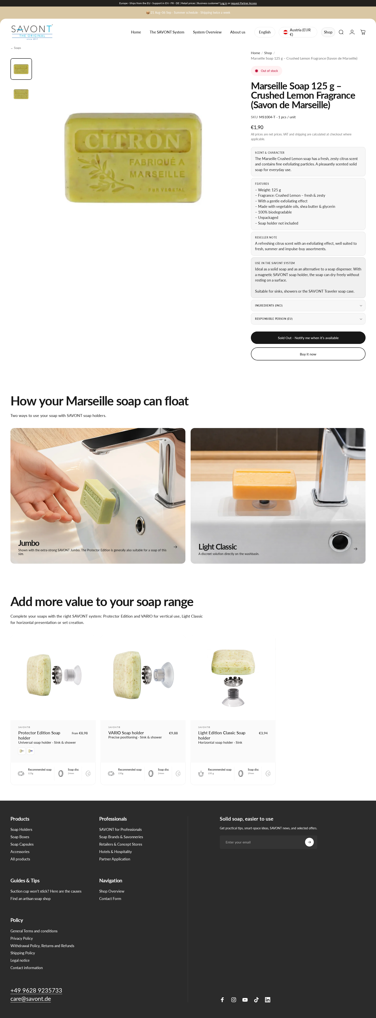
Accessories (19, 851)
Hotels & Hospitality (115, 851)
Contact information (26, 967)
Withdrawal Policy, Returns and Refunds (42, 945)
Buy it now (308, 354)
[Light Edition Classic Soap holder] (233, 677)
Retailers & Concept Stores (120, 844)
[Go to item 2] (21, 94)
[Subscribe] (309, 842)
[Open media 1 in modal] (134, 157)
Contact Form (110, 898)
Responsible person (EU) (274, 318)
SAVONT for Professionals (120, 829)
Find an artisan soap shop (30, 898)
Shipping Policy (22, 953)
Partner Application (114, 859)
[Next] (222, 166)
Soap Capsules (22, 844)
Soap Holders (21, 829)
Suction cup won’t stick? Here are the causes (45, 891)
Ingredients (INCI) (269, 305)
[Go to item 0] (21, 69)
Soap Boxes (19, 837)
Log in (223, 3)
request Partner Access (244, 3)
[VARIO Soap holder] (143, 677)
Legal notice (20, 960)
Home (255, 53)
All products (20, 859)
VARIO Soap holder (126, 732)
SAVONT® (24, 727)
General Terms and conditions (33, 931)
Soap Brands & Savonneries (121, 837)
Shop (328, 32)
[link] (97, 496)
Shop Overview (111, 891)
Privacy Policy (21, 938)
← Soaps (15, 48)
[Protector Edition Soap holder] (53, 677)
